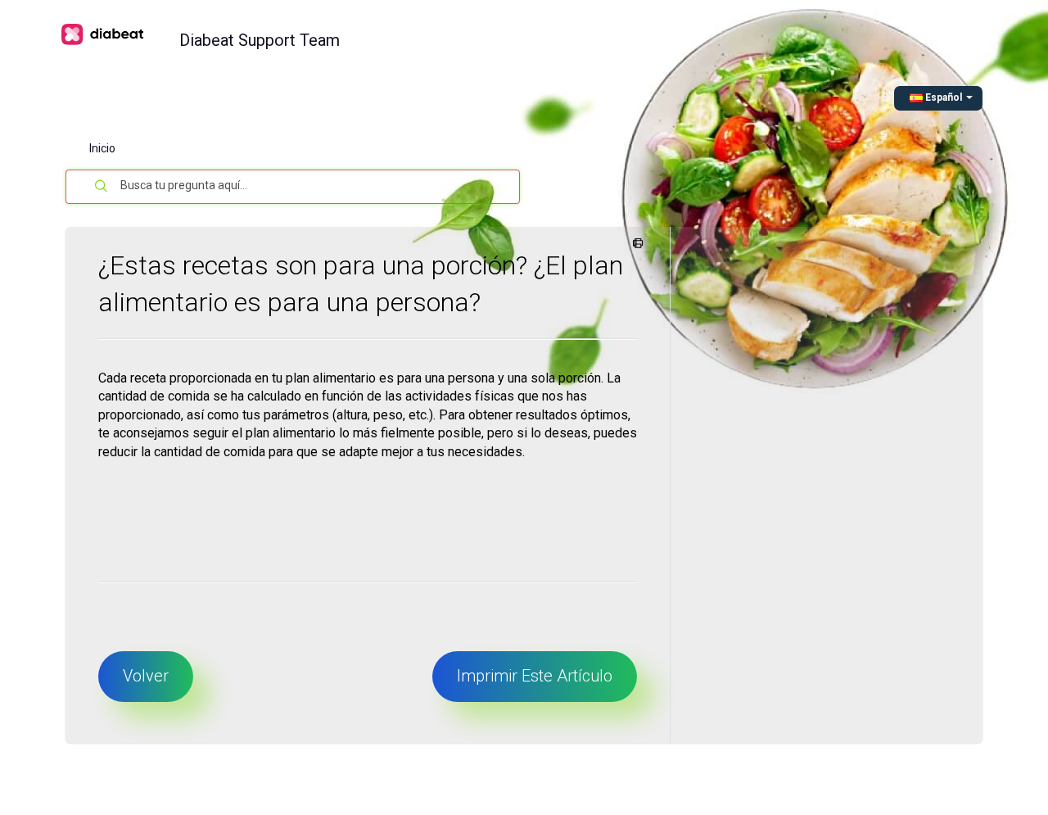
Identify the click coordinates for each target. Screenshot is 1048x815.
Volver (146, 676)
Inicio (102, 148)
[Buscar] (102, 186)
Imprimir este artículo (534, 676)
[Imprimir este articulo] (635, 244)
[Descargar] (494, 190)
